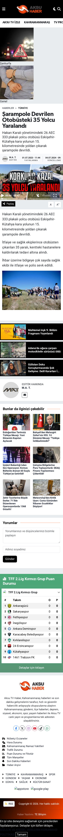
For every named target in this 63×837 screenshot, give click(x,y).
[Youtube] (34, 728)
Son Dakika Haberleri (19, 761)
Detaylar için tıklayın (31, 667)
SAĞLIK (23, 782)
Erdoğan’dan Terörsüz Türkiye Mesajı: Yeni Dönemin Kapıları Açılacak (14, 436)
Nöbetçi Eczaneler (17, 738)
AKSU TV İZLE (11, 22)
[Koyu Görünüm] (54, 9)
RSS (10, 803)
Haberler (8, 108)
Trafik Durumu (15, 749)
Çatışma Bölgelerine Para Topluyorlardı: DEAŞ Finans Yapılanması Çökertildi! (46, 469)
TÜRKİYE (23, 108)
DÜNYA (10, 782)
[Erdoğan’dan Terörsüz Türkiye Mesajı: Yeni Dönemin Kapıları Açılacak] (16, 422)
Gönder (10, 559)
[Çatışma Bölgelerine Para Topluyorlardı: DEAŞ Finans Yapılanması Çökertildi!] (46, 454)
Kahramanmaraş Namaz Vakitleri (25, 746)
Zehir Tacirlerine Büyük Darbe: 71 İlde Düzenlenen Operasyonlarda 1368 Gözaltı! (15, 503)
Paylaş (10, 203)
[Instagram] (28, 728)
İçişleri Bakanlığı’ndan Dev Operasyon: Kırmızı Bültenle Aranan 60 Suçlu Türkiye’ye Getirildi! (16, 469)
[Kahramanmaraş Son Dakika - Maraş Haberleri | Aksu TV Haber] (29, 9)
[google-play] (39, 789)
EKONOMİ (41, 778)
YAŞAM (26, 778)
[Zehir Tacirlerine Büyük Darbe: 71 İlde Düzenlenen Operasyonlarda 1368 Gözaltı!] (16, 487)
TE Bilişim (40, 814)
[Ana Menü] (3, 9)
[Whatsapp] (47, 728)
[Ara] (59, 9)
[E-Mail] (24, 395)
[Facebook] (16, 728)
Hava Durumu (14, 742)
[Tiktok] (41, 728)
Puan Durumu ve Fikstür (20, 753)
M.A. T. (26, 387)
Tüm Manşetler (15, 757)
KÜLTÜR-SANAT (42, 782)
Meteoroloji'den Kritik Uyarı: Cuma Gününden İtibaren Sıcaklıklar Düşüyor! (45, 501)
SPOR (52, 774)
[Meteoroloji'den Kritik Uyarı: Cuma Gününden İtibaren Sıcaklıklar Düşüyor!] (46, 487)
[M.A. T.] (11, 390)
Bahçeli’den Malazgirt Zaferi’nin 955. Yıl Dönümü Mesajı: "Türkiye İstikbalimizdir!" (46, 436)
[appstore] (22, 789)
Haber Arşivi (14, 765)
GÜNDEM (11, 778)
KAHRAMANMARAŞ (37, 22)
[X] (22, 728)
